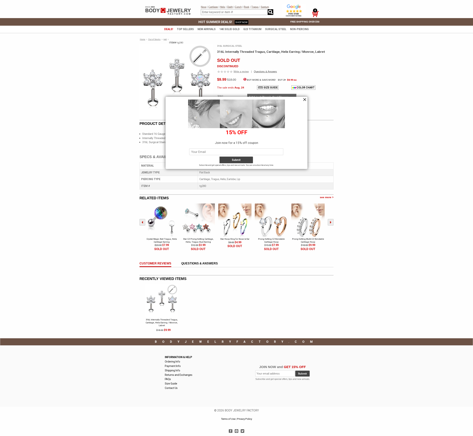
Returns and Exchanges (178, 374)
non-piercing (299, 29)
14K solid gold (229, 29)
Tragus (255, 7)
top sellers (185, 29)
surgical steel (275, 29)
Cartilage (213, 7)
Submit (302, 373)
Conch (238, 7)
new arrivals (207, 29)
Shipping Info (172, 370)
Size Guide (171, 383)
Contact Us (171, 388)
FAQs (168, 379)
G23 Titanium (252, 29)
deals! (168, 29)
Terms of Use (228, 419)
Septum (265, 7)
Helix (222, 7)
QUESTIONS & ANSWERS (199, 263)
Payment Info (173, 366)
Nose (203, 7)
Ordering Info (172, 361)
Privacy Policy (244, 419)
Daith (230, 7)
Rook (246, 7)
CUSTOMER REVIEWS (155, 263)
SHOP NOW (241, 22)
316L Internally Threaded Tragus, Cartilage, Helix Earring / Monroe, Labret (162, 323)
